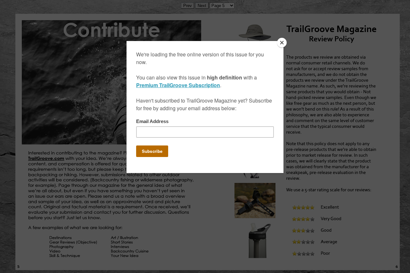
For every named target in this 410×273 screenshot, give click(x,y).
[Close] (282, 42)
